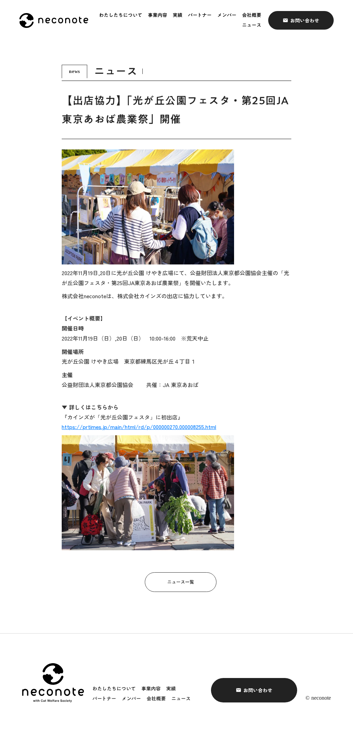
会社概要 (251, 15)
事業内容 (157, 15)
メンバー (226, 15)
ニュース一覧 (180, 581)
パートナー (200, 15)
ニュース (251, 25)
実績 (177, 15)
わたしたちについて (120, 15)
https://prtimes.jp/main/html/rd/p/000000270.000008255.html (139, 427)
